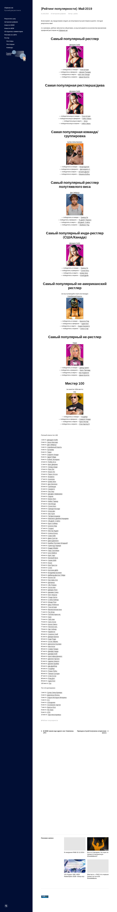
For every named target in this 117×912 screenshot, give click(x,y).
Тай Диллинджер (54, 516)
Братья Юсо (51, 707)
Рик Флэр (51, 612)
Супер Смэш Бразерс (74, 142)
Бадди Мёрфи (53, 548)
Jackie (75, 14)
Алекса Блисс (53, 533)
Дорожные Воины (53, 695)
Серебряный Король (74, 296)
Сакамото (51, 489)
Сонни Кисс (85, 270)
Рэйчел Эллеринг (53, 459)
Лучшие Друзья (84, 172)
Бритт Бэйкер (53, 523)
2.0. (48, 700)
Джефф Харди (53, 651)
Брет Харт (51, 555)
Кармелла (51, 632)
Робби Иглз (52, 462)
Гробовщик (52, 486)
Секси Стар (84, 328)
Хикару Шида (52, 467)
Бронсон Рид (84, 321)
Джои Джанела (53, 541)
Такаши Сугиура (54, 673)
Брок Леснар (83, 421)
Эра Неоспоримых (54, 715)
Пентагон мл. (52, 627)
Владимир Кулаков (55, 573)
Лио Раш (51, 491)
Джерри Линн (52, 590)
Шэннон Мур (52, 526)
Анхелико (51, 479)
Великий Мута (53, 558)
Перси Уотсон (53, 474)
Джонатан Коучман (54, 644)
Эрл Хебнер (52, 629)
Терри (75, 343)
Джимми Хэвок (53, 592)
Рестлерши (10, 44)
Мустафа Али (53, 580)
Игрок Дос (51, 511)
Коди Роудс (52, 639)
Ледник (50, 496)
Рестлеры (9, 41)
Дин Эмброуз (74, 192)
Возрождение (84, 167)
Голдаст (51, 528)
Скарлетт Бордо (85, 419)
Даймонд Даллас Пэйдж (56, 575)
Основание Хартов (54, 705)
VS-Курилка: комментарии (13, 31)
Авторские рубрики (11, 22)
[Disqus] (75, 756)
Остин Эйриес (53, 641)
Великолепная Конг (55, 609)
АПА (48, 712)
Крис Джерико (53, 464)
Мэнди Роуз (52, 602)
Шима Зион (84, 273)
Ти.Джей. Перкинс (85, 220)
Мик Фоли (51, 646)
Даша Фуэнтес (84, 77)
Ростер (6, 38)
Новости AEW (9, 28)
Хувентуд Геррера (54, 545)
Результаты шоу (10, 19)
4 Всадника (51, 702)
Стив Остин (52, 676)
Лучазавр (50, 449)
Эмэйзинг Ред (84, 225)
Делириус (51, 582)
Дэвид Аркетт (84, 368)
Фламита (51, 477)
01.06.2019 (45, 14)
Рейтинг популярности (50, 720)
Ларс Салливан (53, 550)
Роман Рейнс (52, 671)
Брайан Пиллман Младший (58, 543)
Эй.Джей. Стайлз (84, 222)
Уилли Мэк (52, 587)
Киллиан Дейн (53, 570)
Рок (74, 392)
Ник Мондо (52, 504)
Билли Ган (52, 577)
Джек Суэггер (52, 538)
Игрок (50, 563)
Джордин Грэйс (74, 45)
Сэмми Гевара (53, 649)
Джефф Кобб (52, 654)
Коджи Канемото (84, 326)
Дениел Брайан (53, 663)
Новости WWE (9, 25)
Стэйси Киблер (53, 600)
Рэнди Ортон (52, 597)
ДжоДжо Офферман (55, 494)
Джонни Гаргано (54, 659)
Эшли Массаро (52, 442)
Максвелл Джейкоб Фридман (58, 518)
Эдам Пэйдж (51, 457)
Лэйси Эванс (86, 118)
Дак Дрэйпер (52, 666)
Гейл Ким (51, 619)
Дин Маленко (52, 484)
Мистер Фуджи (53, 531)
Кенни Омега (52, 624)
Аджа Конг (85, 323)
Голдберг (84, 417)
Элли (86, 121)
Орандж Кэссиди (54, 509)
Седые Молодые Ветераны (57, 697)
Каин (49, 617)
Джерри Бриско (53, 637)
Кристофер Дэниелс (55, 656)
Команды (9, 47)
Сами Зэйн (52, 536)
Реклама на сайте (10, 35)
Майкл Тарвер (53, 501)
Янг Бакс (50, 710)
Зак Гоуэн (51, 513)
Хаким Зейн (52, 560)
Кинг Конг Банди (84, 74)
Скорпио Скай (53, 634)
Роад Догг (51, 678)
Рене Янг (51, 469)
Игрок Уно (51, 472)
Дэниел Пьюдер (85, 72)
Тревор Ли (84, 217)
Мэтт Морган (52, 595)
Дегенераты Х (85, 169)
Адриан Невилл (53, 661)
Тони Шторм (84, 69)
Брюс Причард (85, 370)
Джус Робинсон (53, 604)
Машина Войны (84, 174)
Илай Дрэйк (84, 275)
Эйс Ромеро (52, 585)
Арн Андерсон (84, 373)
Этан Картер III (84, 424)
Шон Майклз (52, 553)
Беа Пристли (52, 565)
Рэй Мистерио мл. (54, 614)
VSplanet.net (8, 8)
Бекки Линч (52, 499)
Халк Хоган (52, 622)
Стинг (50, 568)
